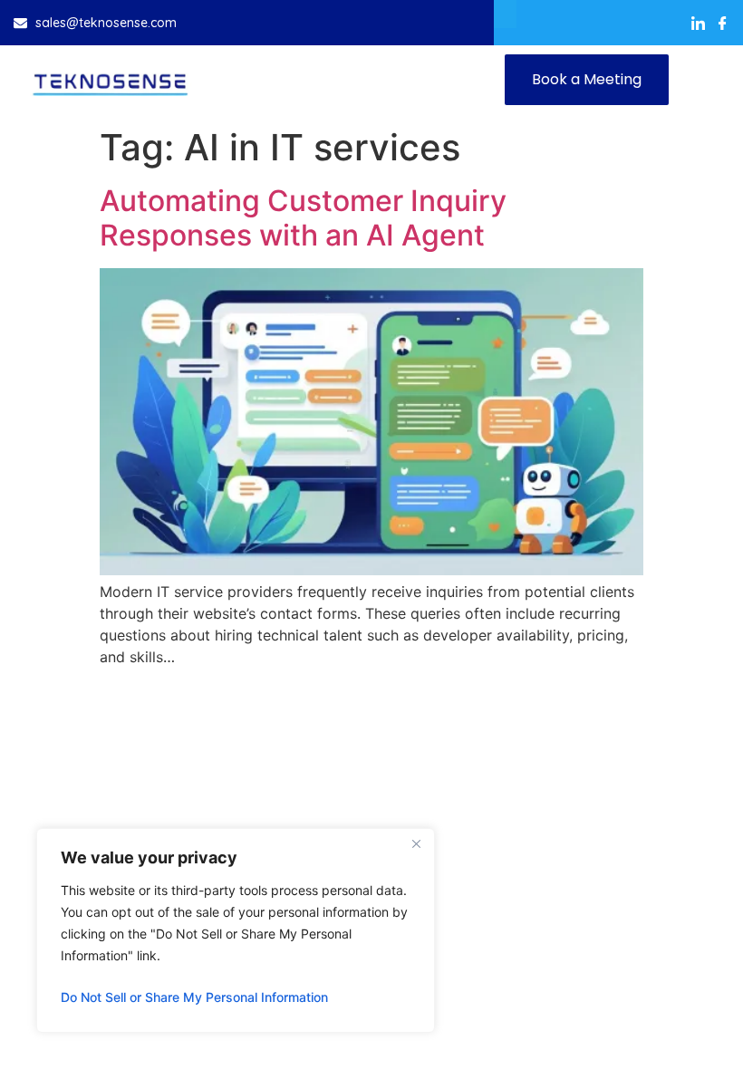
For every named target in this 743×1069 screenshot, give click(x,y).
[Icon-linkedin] (698, 23)
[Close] (416, 843)
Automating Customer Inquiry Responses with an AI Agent (303, 218)
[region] (235, 930)
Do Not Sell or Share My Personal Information (194, 997)
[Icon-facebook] (722, 23)
